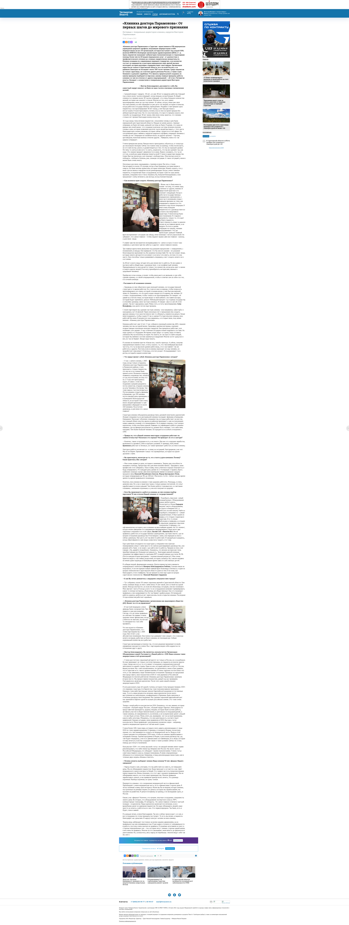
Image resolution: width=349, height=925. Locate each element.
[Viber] (132, 856)
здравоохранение (139, 860)
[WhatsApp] (135, 856)
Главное (205, 59)
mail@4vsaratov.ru (163, 902)
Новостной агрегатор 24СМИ (216, 147)
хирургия (171, 860)
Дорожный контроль (167, 14)
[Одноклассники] (126, 42)
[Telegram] (129, 42)
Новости (147, 14)
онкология (165, 860)
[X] (130, 856)
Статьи (155, 14)
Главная (139, 14)
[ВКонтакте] (124, 42)
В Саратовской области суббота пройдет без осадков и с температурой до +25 (218, 142)
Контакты (123, 902)
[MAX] (131, 42)
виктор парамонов (128, 860)
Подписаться (178, 840)
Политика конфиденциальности (127, 921)
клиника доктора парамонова (153, 860)
